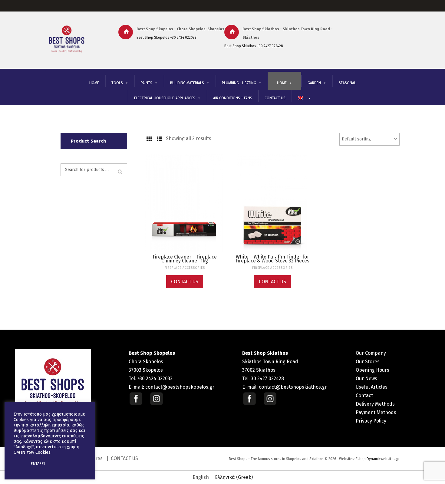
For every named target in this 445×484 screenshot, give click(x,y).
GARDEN (314, 83)
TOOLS (117, 83)
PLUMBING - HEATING (239, 83)
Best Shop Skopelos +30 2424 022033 (166, 37)
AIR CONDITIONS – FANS (232, 98)
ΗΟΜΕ (282, 83)
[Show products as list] (159, 139)
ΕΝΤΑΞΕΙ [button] (38, 463)
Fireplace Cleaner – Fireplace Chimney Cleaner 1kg (185, 259)
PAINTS (146, 83)
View (184, 196)
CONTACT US (275, 98)
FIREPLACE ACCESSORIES (184, 268)
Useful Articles (371, 387)
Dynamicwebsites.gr (383, 459)
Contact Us (184, 282)
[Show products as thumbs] (149, 139)
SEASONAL (347, 83)
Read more (184, 209)
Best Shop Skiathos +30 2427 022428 (253, 46)
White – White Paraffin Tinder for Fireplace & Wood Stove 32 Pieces (272, 259)
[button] (18, 463)
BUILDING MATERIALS (187, 83)
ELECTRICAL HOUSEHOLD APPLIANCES (164, 98)
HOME (94, 83)
